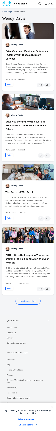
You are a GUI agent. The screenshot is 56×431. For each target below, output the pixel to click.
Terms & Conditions (15, 370)
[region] (28, 417)
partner (9, 84)
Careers (10, 338)
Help (8, 365)
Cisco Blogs (20, 4)
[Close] (52, 406)
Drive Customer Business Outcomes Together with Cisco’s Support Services (26, 55)
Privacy (10, 375)
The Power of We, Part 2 (19, 192)
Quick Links (13, 320)
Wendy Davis (17, 45)
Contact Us (11, 333)
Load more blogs (28, 301)
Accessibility (12, 388)
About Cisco (12, 327)
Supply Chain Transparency (18, 398)
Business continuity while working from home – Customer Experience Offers (25, 125)
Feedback (11, 359)
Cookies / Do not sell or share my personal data (25, 381)
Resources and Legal (17, 352)
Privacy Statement (26, 419)
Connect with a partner (16, 343)
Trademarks (12, 393)
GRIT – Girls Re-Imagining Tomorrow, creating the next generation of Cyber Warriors (27, 259)
